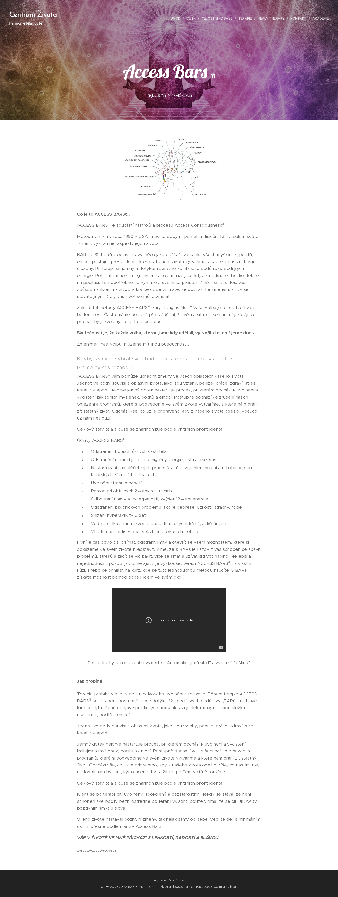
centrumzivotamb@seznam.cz (170, 887)
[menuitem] (176, 18)
